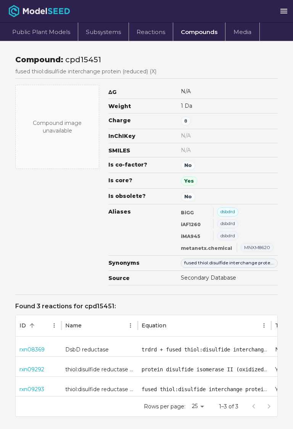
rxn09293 (31, 389)
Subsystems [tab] (103, 32)
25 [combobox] (195, 406)
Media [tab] (242, 32)
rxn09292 (31, 369)
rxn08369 (32, 349)
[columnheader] (38, 326)
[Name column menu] (130, 325)
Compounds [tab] (199, 32)
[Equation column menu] (264, 325)
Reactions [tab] (151, 32)
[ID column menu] (54, 325)
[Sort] (32, 325)
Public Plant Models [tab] (41, 32)
